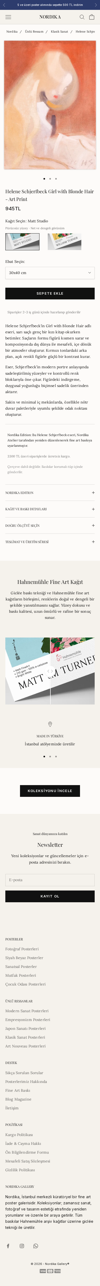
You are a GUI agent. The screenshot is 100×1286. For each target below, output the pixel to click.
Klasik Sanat (59, 31)
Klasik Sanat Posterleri (25, 1037)
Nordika (12, 31)
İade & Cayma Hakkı (23, 1143)
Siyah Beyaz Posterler (24, 957)
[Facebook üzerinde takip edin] (8, 1246)
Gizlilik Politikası (20, 1170)
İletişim (12, 1108)
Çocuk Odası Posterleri (25, 984)
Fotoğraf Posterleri (22, 949)
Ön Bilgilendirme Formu (27, 1152)
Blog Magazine (18, 1099)
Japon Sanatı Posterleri (25, 1028)
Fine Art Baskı (17, 1090)
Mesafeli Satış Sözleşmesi (27, 1161)
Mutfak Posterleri (20, 975)
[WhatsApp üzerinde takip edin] (35, 1246)
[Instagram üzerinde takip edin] (22, 1246)
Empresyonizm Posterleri (27, 1019)
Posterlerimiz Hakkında (26, 1081)
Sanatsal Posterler (21, 966)
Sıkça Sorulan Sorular (24, 1072)
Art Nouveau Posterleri (25, 1046)
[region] (50, 734)
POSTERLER (14, 939)
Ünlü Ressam (34, 31)
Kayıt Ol (50, 896)
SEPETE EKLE (50, 293)
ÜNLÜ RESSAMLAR (19, 1001)
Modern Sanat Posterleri (27, 1010)
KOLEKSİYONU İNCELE (50, 791)
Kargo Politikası (19, 1134)
